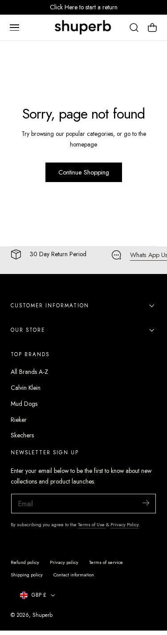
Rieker (19, 419)
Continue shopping (83, 172)
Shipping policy (27, 574)
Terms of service (106, 562)
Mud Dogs (24, 403)
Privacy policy (64, 562)
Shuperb (43, 615)
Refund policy (25, 562)
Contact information (73, 574)
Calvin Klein (26, 387)
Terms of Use (92, 524)
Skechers (22, 435)
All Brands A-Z (29, 371)
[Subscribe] (145, 502)
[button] (14, 28)
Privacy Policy (124, 524)
